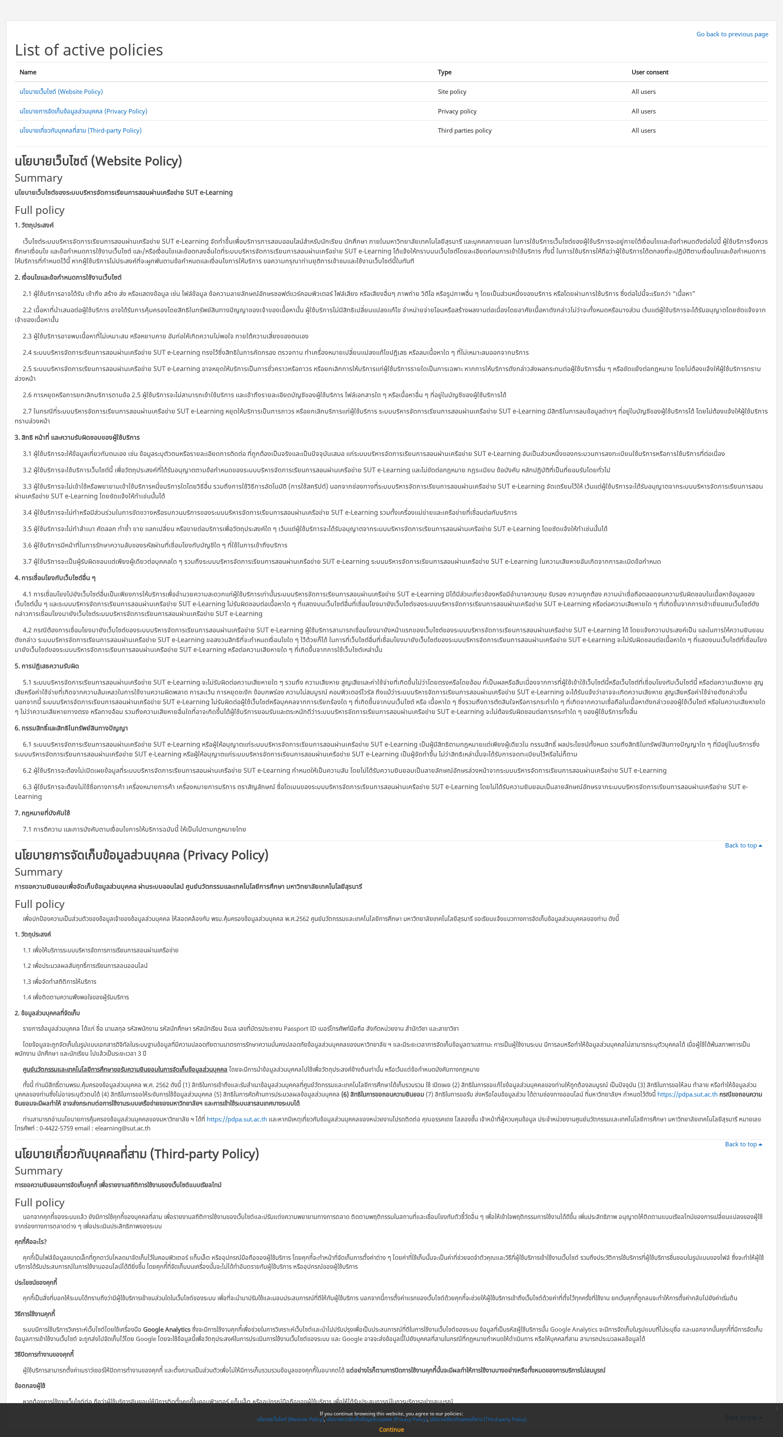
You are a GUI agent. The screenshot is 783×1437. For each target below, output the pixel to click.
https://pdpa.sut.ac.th (687, 1094)
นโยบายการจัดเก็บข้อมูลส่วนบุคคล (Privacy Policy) (83, 111)
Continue (391, 1429)
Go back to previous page (732, 34)
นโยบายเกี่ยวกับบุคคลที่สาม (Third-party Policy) (81, 130)
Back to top (742, 845)
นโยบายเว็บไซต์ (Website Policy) (61, 91)
